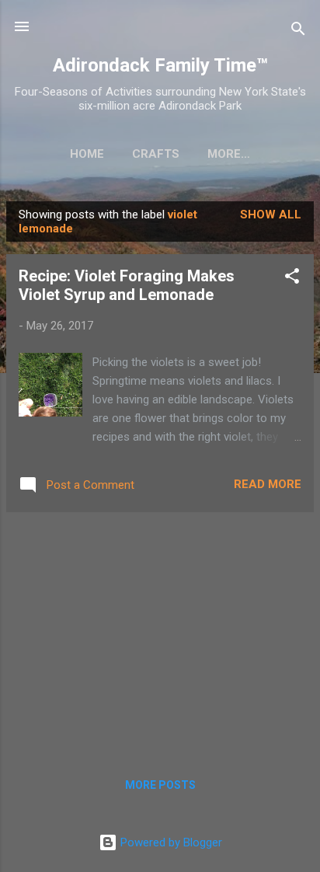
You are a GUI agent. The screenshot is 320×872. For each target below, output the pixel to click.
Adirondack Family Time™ (160, 65)
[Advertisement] (160, 633)
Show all (270, 214)
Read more (267, 484)
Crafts (155, 154)
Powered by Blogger (169, 842)
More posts (160, 785)
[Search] (298, 31)
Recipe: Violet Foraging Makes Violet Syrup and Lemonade (127, 285)
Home (87, 154)
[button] (292, 279)
